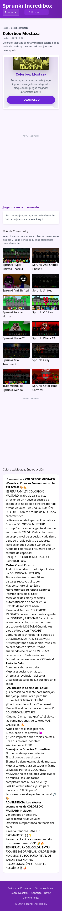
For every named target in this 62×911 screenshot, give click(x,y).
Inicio (5, 27)
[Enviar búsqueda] (29, 12)
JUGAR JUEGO (31, 99)
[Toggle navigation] (57, 6)
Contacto (36, 892)
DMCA (47, 892)
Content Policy (31, 897)
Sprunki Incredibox (27, 6)
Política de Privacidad (20, 888)
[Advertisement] (31, 168)
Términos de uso (44, 888)
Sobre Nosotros (20, 892)
